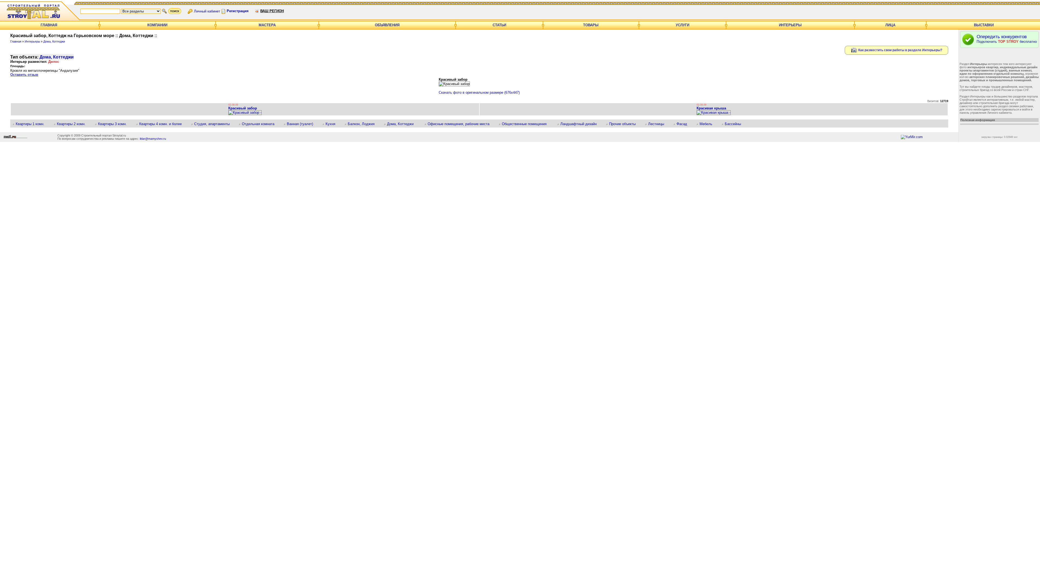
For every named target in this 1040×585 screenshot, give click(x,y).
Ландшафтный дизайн (580, 124)
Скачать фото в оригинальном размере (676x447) (479, 92)
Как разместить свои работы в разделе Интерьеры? (899, 50)
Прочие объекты (624, 124)
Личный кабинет (207, 11)
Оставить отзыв (24, 75)
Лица (890, 25)
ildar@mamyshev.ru (153, 138)
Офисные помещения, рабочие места (460, 124)
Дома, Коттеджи (54, 41)
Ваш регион (272, 11)
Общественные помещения (527, 124)
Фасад (684, 124)
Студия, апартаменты (213, 124)
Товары (591, 25)
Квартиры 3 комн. (114, 124)
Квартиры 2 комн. (73, 124)
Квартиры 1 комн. (32, 124)
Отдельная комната (260, 124)
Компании (157, 25)
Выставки (984, 25)
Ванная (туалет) (302, 124)
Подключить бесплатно (1007, 39)
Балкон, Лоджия (363, 124)
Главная (49, 25)
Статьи (499, 25)
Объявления (387, 25)
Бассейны (735, 124)
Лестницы (658, 124)
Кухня (332, 124)
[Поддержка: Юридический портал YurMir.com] (912, 137)
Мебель (708, 124)
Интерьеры (790, 25)
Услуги (682, 25)
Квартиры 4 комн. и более (162, 124)
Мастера (267, 25)
